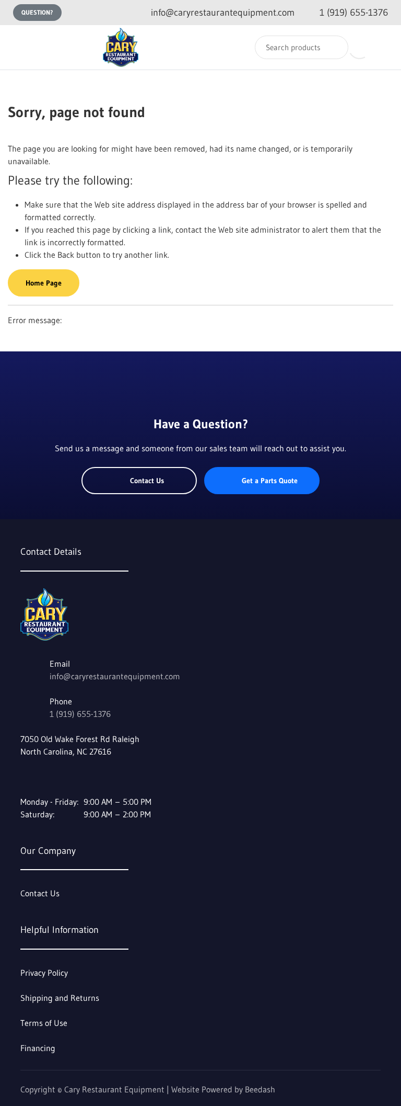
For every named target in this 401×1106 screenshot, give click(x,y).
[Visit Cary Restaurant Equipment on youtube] (47, 776)
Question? (37, 12)
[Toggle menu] (18, 47)
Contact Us (147, 480)
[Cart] (382, 47)
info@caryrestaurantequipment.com (115, 676)
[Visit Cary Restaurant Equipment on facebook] (25, 776)
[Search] (333, 47)
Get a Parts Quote (270, 480)
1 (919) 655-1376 (80, 714)
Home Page (44, 283)
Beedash (260, 1089)
